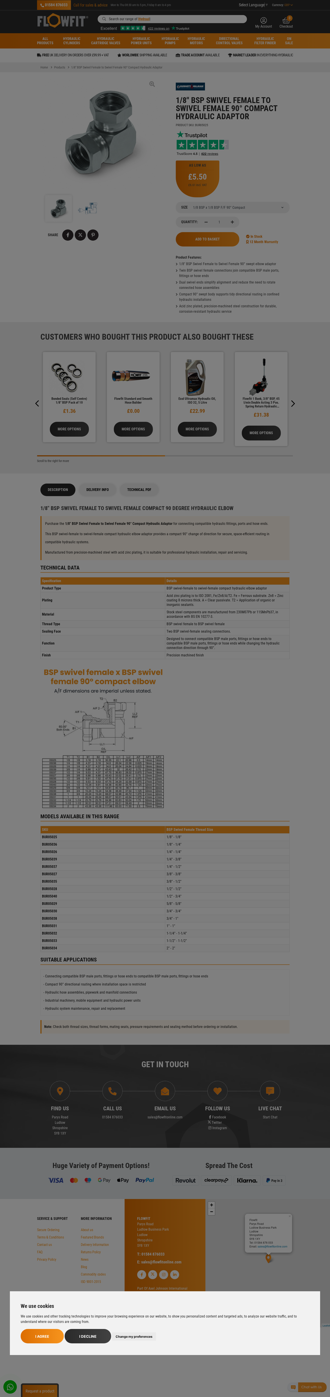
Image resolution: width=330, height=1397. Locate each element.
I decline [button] (88, 1336)
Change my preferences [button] (134, 1336)
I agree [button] (42, 1336)
